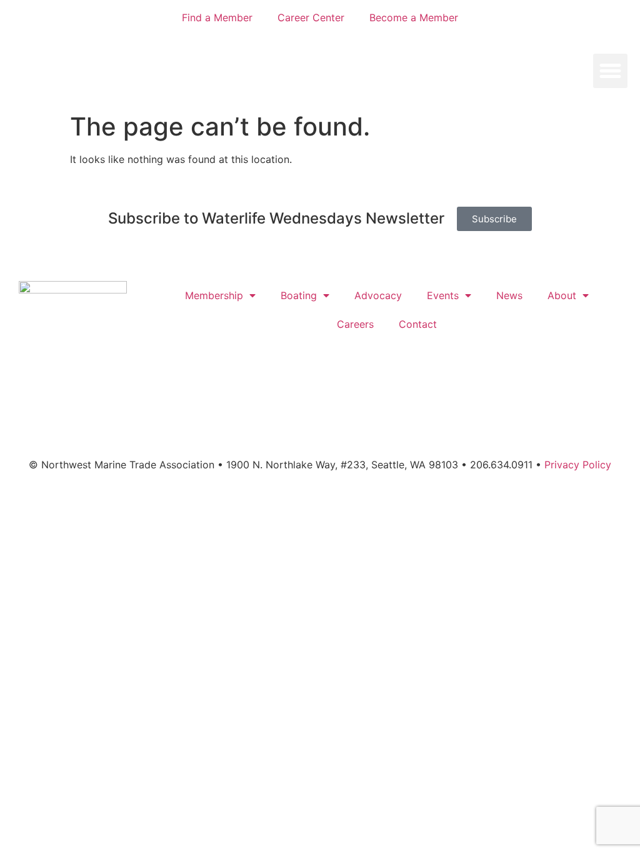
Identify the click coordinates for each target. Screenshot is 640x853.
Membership (214, 295)
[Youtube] (337, 429)
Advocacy (378, 295)
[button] (610, 71)
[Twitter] (303, 429)
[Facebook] (268, 429)
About (562, 295)
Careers (355, 324)
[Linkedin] (372, 429)
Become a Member (413, 17)
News (509, 295)
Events (443, 295)
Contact (418, 324)
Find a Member (217, 17)
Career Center (311, 17)
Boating (299, 295)
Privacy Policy (577, 464)
